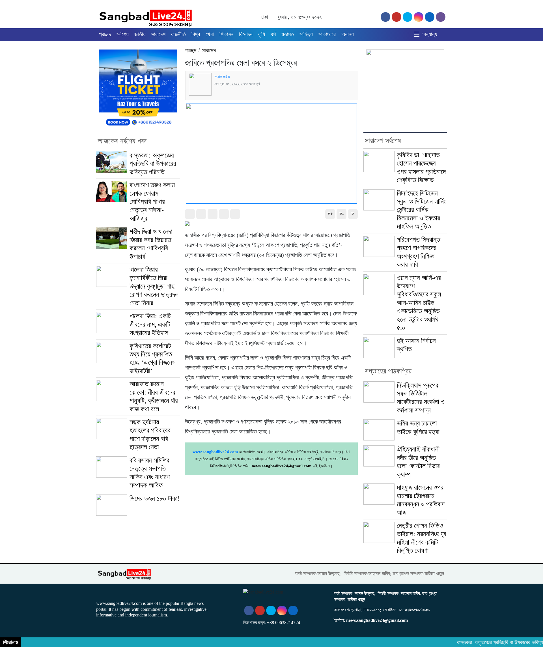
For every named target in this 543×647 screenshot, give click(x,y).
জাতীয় (140, 34)
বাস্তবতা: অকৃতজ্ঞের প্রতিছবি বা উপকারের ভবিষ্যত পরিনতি (153, 164)
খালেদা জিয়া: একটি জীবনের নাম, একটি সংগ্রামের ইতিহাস (150, 324)
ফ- (341, 213)
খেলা (210, 34)
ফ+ (330, 213)
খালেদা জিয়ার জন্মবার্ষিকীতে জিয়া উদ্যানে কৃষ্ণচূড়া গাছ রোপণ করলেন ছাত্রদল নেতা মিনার (154, 286)
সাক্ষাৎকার (327, 34)
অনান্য (347, 34)
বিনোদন (246, 34)
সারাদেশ (158, 34)
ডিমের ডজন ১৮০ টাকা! (155, 498)
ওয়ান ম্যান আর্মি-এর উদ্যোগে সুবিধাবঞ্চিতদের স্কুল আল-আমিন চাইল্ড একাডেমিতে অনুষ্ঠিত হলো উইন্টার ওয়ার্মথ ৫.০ (419, 303)
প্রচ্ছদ (105, 34)
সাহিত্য (306, 34)
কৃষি (261, 34)
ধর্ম (273, 34)
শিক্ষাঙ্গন (226, 34)
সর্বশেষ (123, 34)
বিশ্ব (195, 34)
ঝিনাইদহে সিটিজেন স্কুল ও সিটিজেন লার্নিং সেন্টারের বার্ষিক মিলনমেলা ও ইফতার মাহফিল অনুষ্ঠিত (421, 210)
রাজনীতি (178, 34)
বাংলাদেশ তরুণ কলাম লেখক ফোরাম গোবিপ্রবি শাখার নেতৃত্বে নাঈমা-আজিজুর (152, 201)
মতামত (287, 34)
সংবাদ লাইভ (222, 76)
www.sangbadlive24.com (215, 452)
